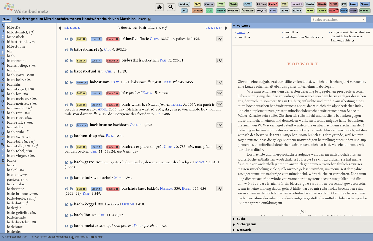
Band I (241, 32)
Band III (289, 32)
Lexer (95, 39)
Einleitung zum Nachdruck (301, 37)
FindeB (111, 39)
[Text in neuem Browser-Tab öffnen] (248, 32)
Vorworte (243, 26)
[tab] (302, 25)
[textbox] (338, 20)
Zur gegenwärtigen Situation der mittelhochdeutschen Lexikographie (350, 36)
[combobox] (338, 19)
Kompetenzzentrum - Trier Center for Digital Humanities (36, 237)
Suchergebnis (246, 224)
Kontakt (98, 237)
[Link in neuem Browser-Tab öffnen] (84, 39)
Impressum (81, 237)
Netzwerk (244, 230)
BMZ (79, 39)
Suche (241, 219)
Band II (241, 37)
